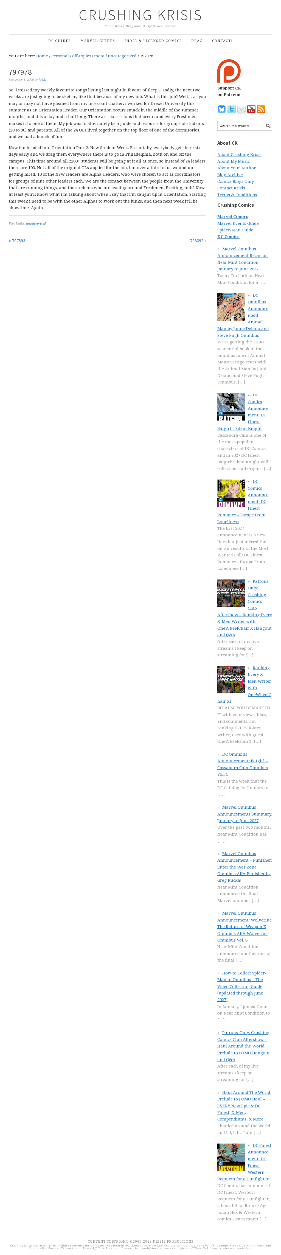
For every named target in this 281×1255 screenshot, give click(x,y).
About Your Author (236, 168)
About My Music (233, 161)
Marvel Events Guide (238, 223)
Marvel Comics (232, 216)
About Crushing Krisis (239, 154)
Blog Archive (230, 174)
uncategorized (36, 223)
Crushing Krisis (141, 14)
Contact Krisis (231, 188)
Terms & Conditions (237, 194)
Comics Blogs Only (235, 181)
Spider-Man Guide (235, 230)
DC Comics (228, 236)
